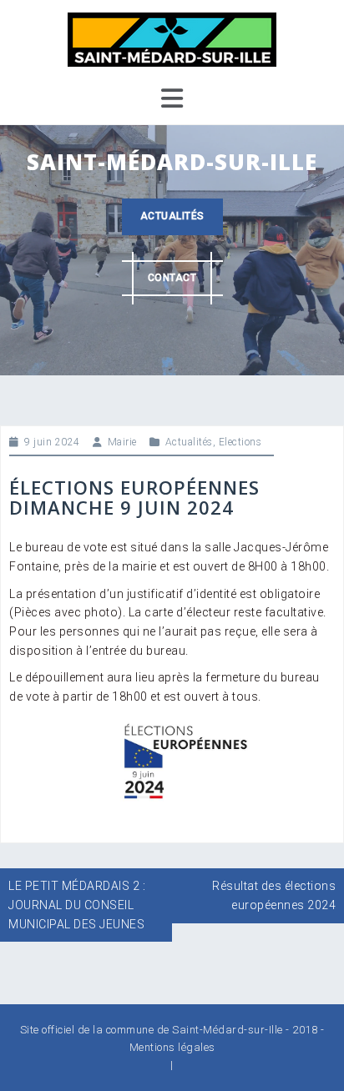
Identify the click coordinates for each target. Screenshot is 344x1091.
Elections (240, 442)
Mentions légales (172, 1047)
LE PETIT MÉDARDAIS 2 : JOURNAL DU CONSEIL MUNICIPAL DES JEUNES (76, 904)
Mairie (122, 442)
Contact (172, 278)
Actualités (172, 216)
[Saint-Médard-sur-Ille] (172, 38)
